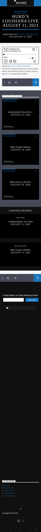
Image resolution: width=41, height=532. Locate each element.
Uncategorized (20, 13)
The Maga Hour (9, 171)
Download (26, 66)
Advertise (7, 485)
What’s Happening (9, 496)
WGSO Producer (28, 34)
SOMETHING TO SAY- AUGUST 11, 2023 (21, 222)
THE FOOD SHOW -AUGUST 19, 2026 (21, 148)
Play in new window (15, 66)
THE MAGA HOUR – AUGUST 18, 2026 (21, 183)
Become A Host (8, 488)
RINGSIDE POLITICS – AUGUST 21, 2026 (21, 113)
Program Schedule (9, 493)
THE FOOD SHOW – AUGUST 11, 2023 (21, 251)
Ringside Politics (10, 101)
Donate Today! (8, 490)
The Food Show (9, 136)
